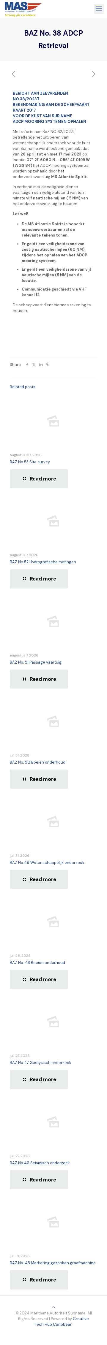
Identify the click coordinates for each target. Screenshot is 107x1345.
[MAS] (23, 8)
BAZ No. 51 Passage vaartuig (36, 662)
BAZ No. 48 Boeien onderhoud (37, 962)
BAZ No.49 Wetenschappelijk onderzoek (47, 862)
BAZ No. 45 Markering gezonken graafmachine (53, 1262)
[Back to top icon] (54, 1307)
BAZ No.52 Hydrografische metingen (43, 561)
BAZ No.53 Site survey (30, 461)
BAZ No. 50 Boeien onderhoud (37, 762)
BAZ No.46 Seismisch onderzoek (40, 1162)
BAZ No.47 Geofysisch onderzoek (40, 1062)
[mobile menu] (99, 9)
